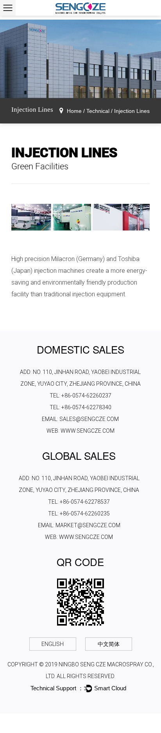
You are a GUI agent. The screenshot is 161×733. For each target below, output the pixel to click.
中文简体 (109, 644)
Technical (97, 111)
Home (74, 111)
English (52, 644)
